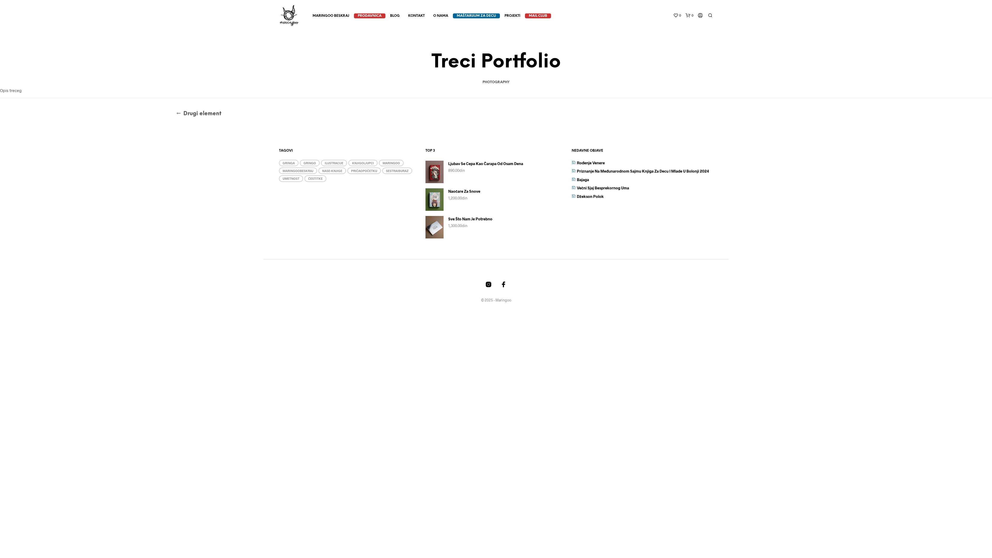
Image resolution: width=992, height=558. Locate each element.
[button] (677, 15)
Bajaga (583, 179)
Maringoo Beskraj (331, 16)
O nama (440, 16)
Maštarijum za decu (476, 16)
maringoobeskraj (298, 171)
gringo (310, 163)
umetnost (291, 178)
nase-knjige (332, 171)
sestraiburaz (397, 171)
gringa (289, 163)
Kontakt (416, 16)
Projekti (512, 16)
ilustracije (334, 163)
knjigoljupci (363, 163)
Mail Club (538, 16)
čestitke (315, 178)
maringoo (391, 163)
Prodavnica (370, 16)
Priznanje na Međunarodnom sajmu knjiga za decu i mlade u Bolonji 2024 (643, 171)
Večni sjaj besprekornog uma (603, 187)
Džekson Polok (590, 196)
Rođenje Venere (591, 162)
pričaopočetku (364, 171)
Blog (395, 16)
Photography (496, 82)
